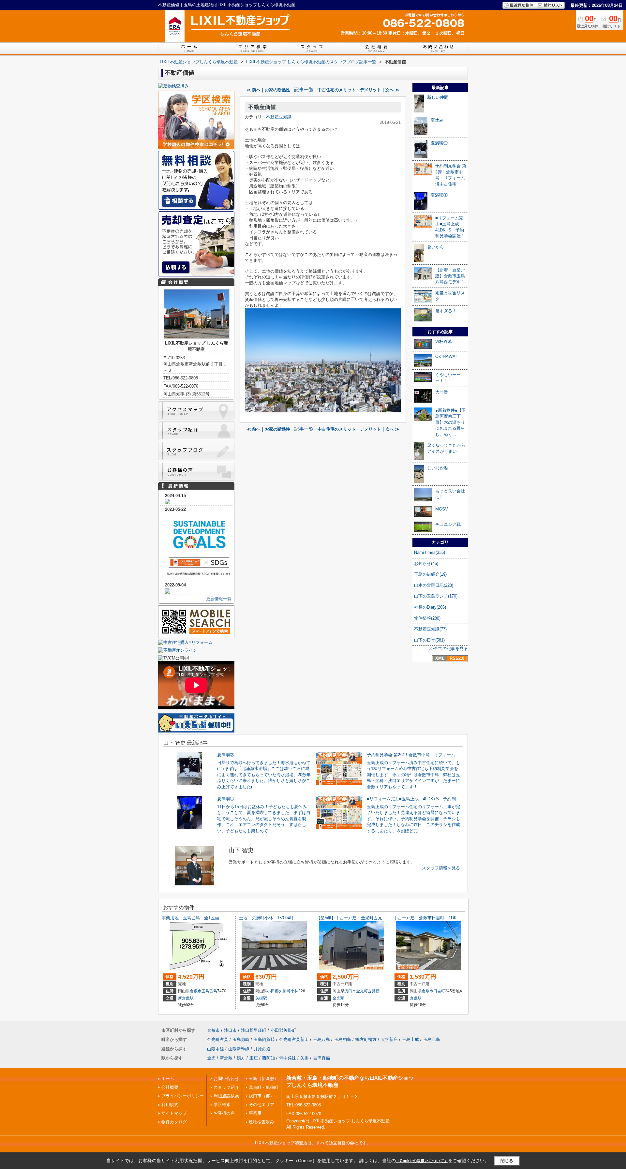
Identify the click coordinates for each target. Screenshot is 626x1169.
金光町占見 (217, 1039)
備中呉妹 (287, 1058)
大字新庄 (389, 1039)
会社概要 (169, 1087)
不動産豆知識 (278, 116)
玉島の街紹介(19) (430, 574)
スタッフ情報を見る (441, 868)
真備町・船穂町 (263, 1087)
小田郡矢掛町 (279, 991)
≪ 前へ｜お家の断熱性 (268, 89)
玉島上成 (410, 1039)
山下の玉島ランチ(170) (435, 596)
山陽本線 (215, 1048)
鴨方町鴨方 (366, 1039)
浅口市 (350, 991)
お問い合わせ (226, 1078)
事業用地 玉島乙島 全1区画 (192, 917)
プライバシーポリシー (182, 1095)
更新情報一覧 (218, 598)
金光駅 (338, 998)
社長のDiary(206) (430, 607)
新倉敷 (226, 1058)
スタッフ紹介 (226, 1087)
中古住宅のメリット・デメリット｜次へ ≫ (358, 89)
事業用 (255, 1113)
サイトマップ (174, 1113)
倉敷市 (195, 991)
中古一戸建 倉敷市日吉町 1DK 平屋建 (434, 917)
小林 (294, 991)
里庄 (253, 1058)
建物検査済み (261, 1121)
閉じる (506, 1160)
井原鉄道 (262, 1048)
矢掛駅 (261, 998)
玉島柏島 (342, 1039)
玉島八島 (321, 1039)
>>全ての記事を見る (448, 648)
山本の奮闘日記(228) (433, 585)
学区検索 (222, 1104)
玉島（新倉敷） (263, 1078)
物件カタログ (174, 1121)
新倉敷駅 (186, 998)
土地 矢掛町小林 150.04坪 (266, 917)
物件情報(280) (427, 618)
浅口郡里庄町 (253, 1030)
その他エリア (261, 1104)
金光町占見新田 (369, 991)
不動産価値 (262, 107)
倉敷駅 (416, 998)
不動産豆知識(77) (430, 629)
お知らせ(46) (426, 563)
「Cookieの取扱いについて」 (422, 1161)
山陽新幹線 (238, 1048)
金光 (211, 1058)
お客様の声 (224, 1113)
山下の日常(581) (429, 640)
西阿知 (268, 1058)
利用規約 (169, 1104)
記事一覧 (304, 89)
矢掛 (304, 1058)
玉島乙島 (209, 991)
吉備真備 (321, 1058)
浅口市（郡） (261, 1095)
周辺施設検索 (226, 1095)
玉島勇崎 (240, 1039)
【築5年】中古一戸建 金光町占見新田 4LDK (360, 917)
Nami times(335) (429, 552)
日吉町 (439, 991)
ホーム (167, 1078)
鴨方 (241, 1058)
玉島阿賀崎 (264, 1039)
